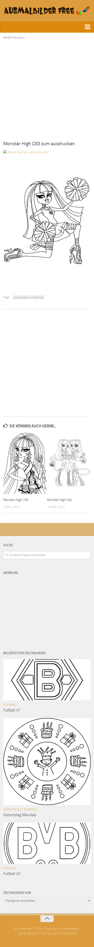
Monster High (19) (15, 500)
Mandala (30, 809)
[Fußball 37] (47, 679)
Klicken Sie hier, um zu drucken (28, 152)
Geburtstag (12, 809)
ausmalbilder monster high (28, 297)
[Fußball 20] (47, 843)
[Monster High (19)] (25, 463)
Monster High (13, 38)
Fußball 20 (11, 873)
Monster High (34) (59, 500)
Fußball (10, 705)
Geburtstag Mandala (19, 814)
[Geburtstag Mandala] (47, 761)
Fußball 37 (11, 710)
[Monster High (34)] (69, 463)
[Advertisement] (47, 90)
